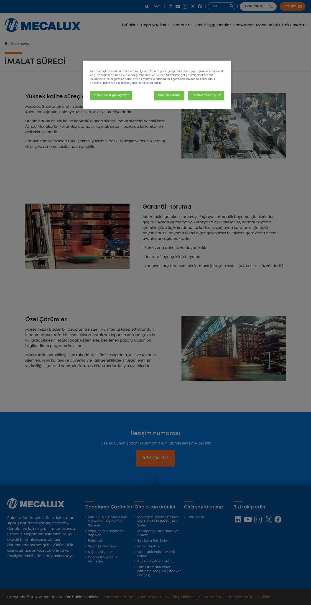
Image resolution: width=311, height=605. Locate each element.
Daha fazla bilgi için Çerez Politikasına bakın (132, 83)
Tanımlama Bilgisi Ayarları (111, 95)
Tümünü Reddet (169, 95)
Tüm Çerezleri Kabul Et (206, 95)
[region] (157, 85)
